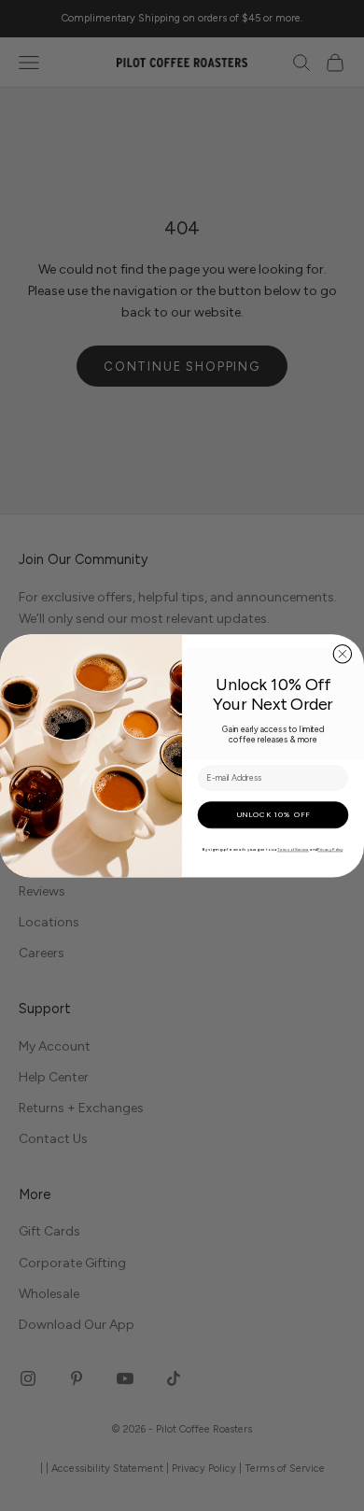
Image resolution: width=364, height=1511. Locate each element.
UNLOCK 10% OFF (273, 815)
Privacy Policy (330, 850)
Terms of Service (293, 850)
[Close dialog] (342, 653)
